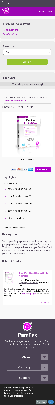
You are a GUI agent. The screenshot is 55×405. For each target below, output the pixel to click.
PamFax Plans (10, 29)
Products (23, 97)
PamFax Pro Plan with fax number (34, 274)
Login (42, 11)
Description (9, 234)
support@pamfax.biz (28, 282)
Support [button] (24, 377)
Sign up (49, 11)
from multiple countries (14, 291)
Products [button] (24, 356)
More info (41, 402)
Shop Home (10, 97)
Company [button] (24, 367)
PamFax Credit (11, 34)
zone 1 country (37, 241)
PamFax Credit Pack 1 (15, 100)
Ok (51, 402)
